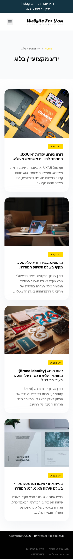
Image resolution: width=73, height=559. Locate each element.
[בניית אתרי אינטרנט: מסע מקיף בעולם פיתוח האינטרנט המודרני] (36, 443)
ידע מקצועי (55, 146)
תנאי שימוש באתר (59, 548)
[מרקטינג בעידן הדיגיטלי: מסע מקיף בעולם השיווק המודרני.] (36, 221)
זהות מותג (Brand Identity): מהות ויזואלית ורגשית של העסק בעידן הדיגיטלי (38, 375)
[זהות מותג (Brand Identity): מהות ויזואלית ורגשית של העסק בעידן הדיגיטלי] (36, 330)
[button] (10, 22)
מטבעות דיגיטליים (59, 554)
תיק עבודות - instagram (37, 3)
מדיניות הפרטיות (35, 548)
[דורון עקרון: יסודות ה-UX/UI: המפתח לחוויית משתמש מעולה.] (36, 113)
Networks (37, 554)
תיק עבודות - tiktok (37, 9)
